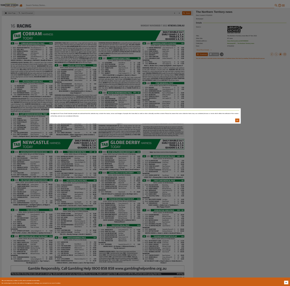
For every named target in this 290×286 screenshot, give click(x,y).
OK (237, 120)
